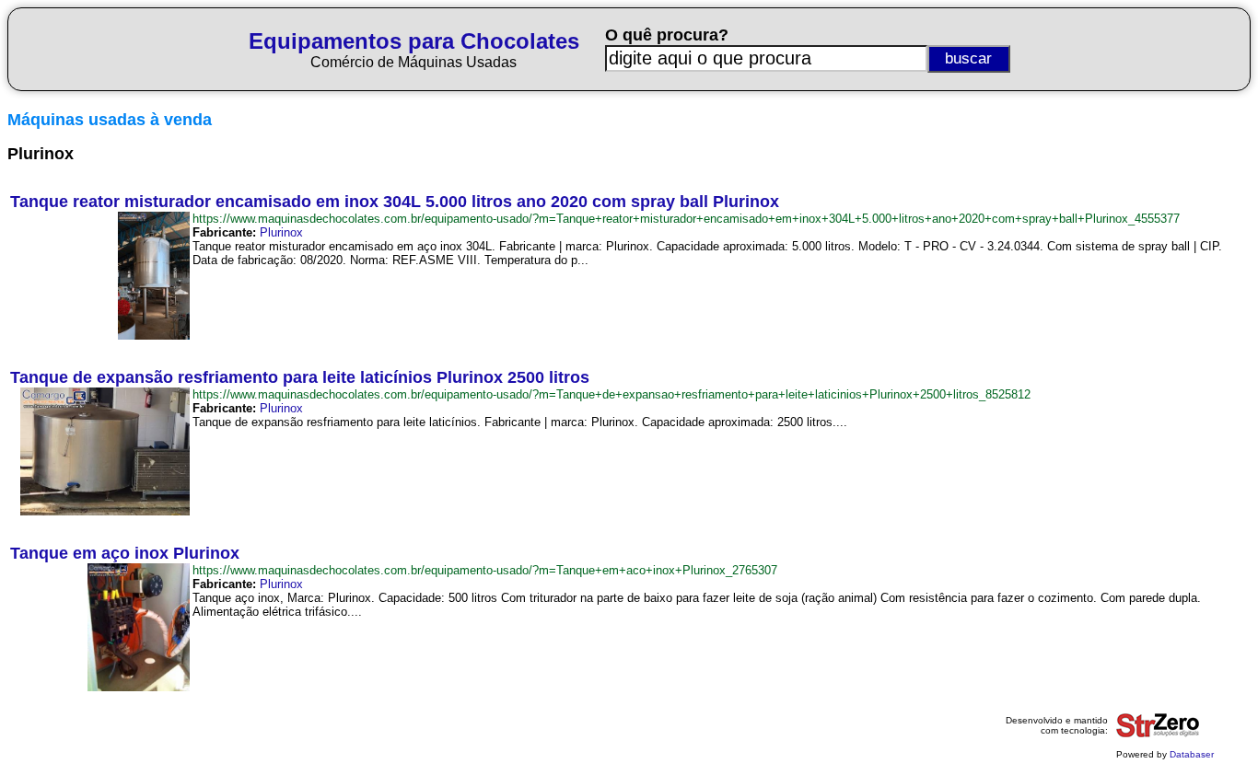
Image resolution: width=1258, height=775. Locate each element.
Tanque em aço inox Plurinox (124, 553)
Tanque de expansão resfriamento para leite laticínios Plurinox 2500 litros (299, 377)
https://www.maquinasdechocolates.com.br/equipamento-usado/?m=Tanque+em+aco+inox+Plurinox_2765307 (484, 570)
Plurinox (281, 232)
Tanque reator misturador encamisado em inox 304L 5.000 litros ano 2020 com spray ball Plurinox (394, 201)
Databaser (1192, 754)
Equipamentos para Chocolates (414, 41)
